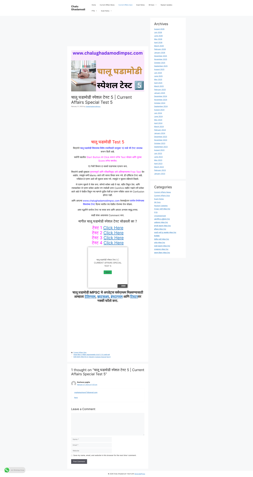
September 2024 (161, 106)
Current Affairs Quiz (125, 5)
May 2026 (158, 39)
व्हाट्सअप (103, 296)
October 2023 (159, 143)
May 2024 (158, 120)
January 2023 (159, 174)
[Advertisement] (107, 31)
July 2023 (158, 153)
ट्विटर (134, 296)
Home (94, 5)
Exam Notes (140, 5)
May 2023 (158, 160)
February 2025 (160, 90)
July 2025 (158, 73)
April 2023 (158, 164)
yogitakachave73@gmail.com (85, 392)
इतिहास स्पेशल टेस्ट (160, 229)
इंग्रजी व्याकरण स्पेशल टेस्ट (162, 226)
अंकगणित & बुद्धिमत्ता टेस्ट (162, 219)
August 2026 (159, 29)
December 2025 (160, 56)
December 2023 (160, 137)
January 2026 (159, 53)
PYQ (93, 11)
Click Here (113, 227)
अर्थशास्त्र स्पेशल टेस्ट (161, 222)
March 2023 (159, 167)
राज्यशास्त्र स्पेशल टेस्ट (161, 249)
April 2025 (158, 83)
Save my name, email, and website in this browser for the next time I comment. (104, 455)
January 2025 (159, 93)
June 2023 (158, 157)
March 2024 (159, 127)
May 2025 (158, 79)
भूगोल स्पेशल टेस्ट (159, 243)
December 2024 (160, 96)
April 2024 (158, 123)
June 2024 (158, 116)
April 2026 (158, 43)
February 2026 (160, 49)
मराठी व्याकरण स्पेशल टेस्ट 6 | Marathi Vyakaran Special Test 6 (91, 357)
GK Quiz (151, 5)
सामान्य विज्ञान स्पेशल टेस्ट (162, 253)
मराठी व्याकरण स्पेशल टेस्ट (162, 246)
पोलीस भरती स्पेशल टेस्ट (161, 239)
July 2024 (158, 113)
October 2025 (159, 63)
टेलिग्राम (90, 296)
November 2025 (160, 59)
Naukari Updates (166, 5)
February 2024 (160, 130)
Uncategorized (160, 216)
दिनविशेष (157, 236)
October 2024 (159, 103)
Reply (76, 397)
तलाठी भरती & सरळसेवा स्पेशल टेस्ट (165, 233)
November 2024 (160, 100)
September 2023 (161, 147)
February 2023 (160, 170)
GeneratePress (140, 474)
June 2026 (158, 36)
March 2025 (159, 86)
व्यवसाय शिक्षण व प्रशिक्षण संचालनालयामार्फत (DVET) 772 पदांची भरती (91, 354)
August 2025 (159, 69)
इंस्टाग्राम (117, 296)
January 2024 (159, 133)
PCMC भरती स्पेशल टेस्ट (162, 209)
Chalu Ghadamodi (78, 8)
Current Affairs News (107, 5)
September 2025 (161, 66)
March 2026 (159, 46)
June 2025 (158, 76)
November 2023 (160, 140)
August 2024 (159, 110)
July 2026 (158, 32)
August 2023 (159, 150)
